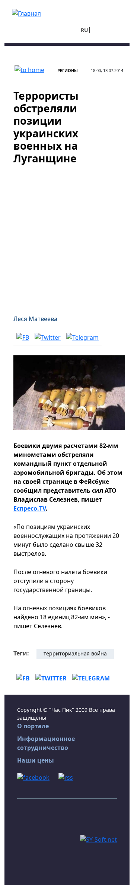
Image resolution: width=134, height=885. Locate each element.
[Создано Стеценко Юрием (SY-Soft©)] (98, 839)
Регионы (67, 70)
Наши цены (35, 760)
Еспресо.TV (29, 508)
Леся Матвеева (35, 319)
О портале (33, 726)
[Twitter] (48, 337)
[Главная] (26, 13)
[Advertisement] (67, 235)
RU (84, 30)
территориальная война (75, 653)
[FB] (22, 337)
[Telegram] (82, 337)
